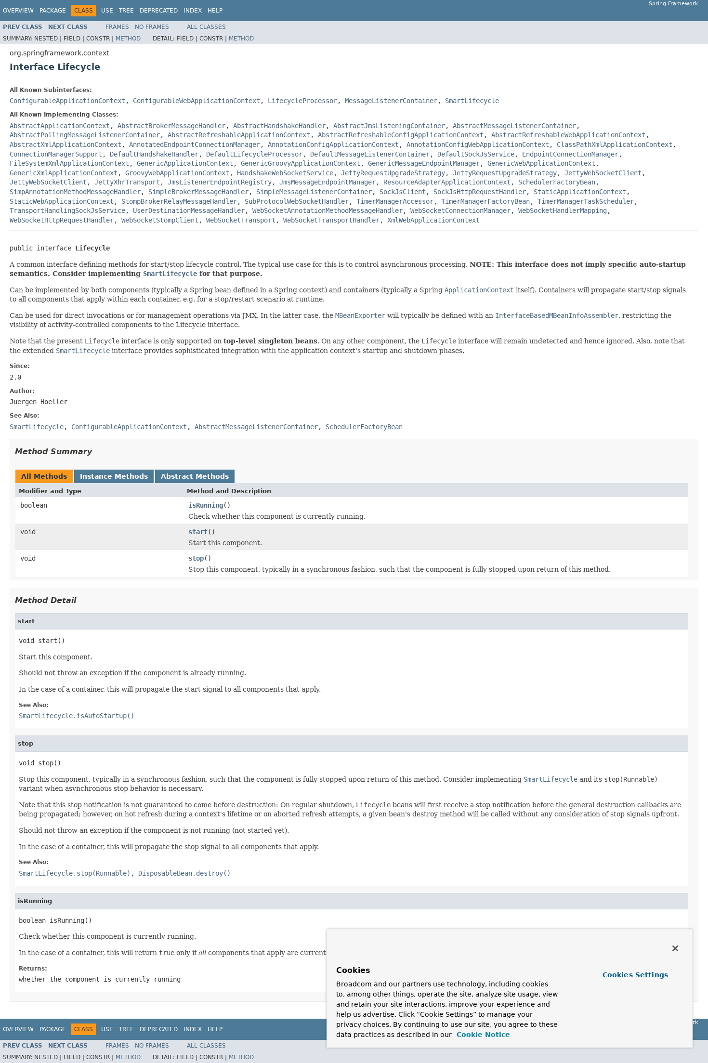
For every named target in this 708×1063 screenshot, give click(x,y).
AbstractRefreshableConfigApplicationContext (401, 135)
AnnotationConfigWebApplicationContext (477, 144)
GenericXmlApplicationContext (64, 173)
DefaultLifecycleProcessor (254, 154)
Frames (117, 27)
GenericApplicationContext (185, 163)
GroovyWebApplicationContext (177, 173)
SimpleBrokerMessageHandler (198, 192)
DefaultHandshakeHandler (154, 154)
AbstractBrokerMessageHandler (171, 126)
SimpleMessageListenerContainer (314, 192)
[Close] (675, 948)
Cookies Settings (635, 975)
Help (215, 10)
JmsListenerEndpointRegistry (220, 182)
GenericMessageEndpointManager (424, 163)
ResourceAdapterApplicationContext (447, 182)
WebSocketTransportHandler (331, 220)
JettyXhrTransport (127, 182)
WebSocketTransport (240, 220)
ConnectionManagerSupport (56, 154)
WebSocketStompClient (159, 220)
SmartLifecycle (472, 101)
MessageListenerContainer (391, 101)
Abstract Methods (195, 476)
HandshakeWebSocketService (285, 173)
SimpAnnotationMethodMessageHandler (75, 192)
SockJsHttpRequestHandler (479, 192)
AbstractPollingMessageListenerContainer (85, 135)
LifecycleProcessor (302, 101)
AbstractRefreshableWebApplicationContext (568, 135)
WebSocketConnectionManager (460, 210)
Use (107, 10)
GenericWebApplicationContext (541, 163)
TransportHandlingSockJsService (67, 210)
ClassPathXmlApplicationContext (614, 144)
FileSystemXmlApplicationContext (69, 163)
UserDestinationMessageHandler (189, 210)
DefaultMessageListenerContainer (370, 154)
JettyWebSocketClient (603, 173)
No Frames (152, 27)
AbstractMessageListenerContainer (514, 126)
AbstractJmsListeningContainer (389, 126)
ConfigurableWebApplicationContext (196, 101)
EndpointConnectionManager (570, 154)
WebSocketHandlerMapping (562, 210)
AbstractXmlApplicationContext (65, 144)
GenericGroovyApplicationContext (300, 163)
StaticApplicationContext (580, 192)
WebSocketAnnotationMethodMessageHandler (327, 210)
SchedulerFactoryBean (556, 182)
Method (128, 38)
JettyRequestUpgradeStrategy (393, 173)
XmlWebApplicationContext (433, 220)
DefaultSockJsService (475, 154)
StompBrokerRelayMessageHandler (179, 201)
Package (52, 10)
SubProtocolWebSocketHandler (297, 201)
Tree (126, 10)
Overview (18, 10)
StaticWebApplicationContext (62, 201)
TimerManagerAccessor (394, 201)
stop (196, 558)
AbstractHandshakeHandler (279, 126)
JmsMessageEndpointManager (327, 182)
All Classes (206, 27)
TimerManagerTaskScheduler (586, 201)
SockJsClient (403, 192)
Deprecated (159, 10)
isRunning (205, 505)
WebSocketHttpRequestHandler (62, 220)
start (198, 532)
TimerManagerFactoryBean (485, 201)
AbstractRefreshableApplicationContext (239, 135)
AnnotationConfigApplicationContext (333, 144)
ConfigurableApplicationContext (67, 101)
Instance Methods (114, 476)
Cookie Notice (482, 1034)
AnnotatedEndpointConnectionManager (194, 144)
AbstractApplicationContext (60, 126)
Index (193, 10)
